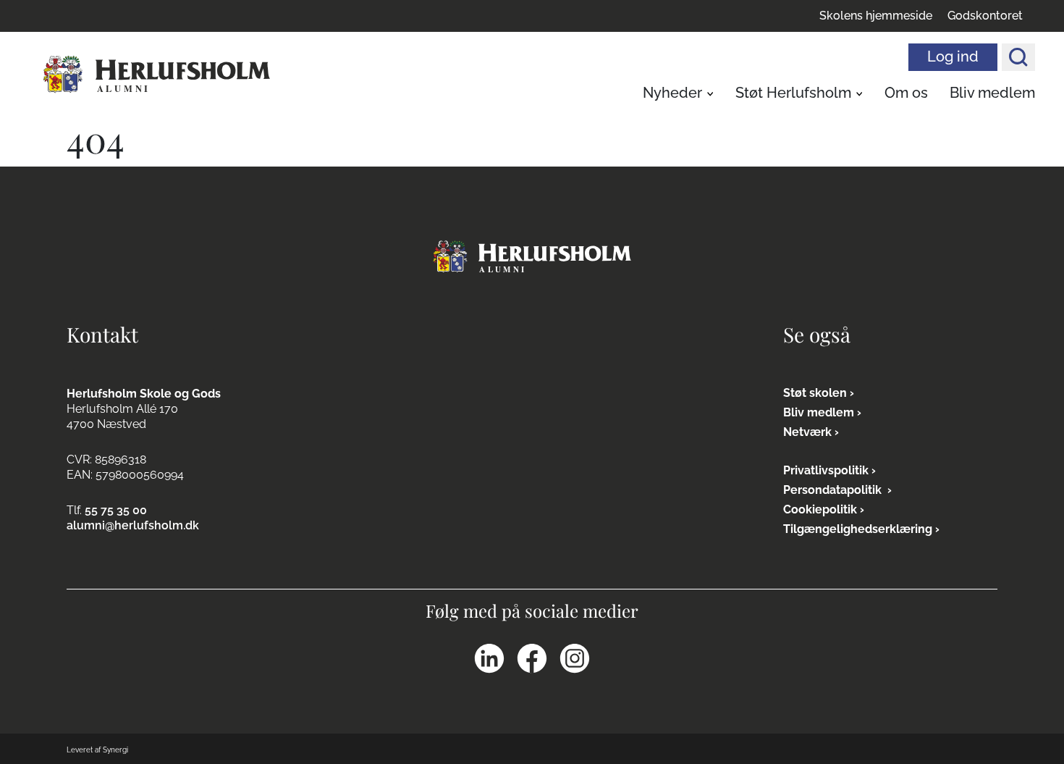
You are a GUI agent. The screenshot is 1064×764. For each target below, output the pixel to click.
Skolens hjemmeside (875, 16)
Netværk (807, 432)
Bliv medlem (992, 92)
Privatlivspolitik (826, 470)
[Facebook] (532, 658)
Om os (906, 92)
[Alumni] (156, 75)
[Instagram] (575, 658)
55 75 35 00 (116, 510)
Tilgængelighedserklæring (857, 529)
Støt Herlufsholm (793, 92)
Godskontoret (985, 16)
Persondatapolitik (833, 490)
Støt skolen (815, 393)
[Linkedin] (489, 658)
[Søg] (1018, 57)
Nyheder (672, 92)
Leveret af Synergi (97, 750)
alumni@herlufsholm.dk (133, 525)
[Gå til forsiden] (532, 256)
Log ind (953, 56)
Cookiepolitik (820, 509)
